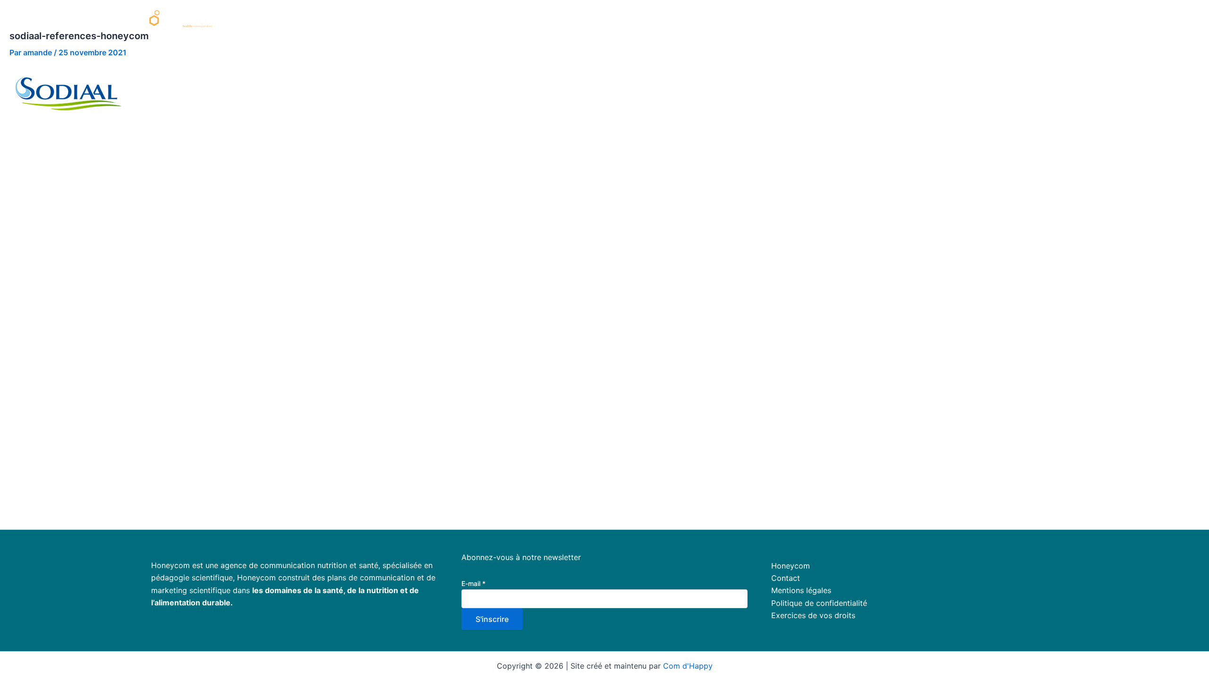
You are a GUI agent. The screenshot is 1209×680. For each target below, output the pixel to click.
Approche (853, 19)
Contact (785, 578)
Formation (905, 19)
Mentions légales (801, 590)
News (1049, 19)
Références (1001, 19)
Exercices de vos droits (813, 615)
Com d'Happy (688, 666)
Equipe (952, 19)
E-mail (473, 583)
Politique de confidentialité (819, 603)
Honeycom (761, 19)
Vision (808, 19)
